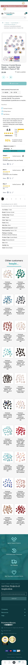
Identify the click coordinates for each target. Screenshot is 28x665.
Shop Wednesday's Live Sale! (14, 6)
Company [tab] (4, 609)
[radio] (20, 129)
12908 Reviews (9, 135)
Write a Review (14, 150)
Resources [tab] (4, 612)
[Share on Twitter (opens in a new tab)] (10, 164)
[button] (2, 14)
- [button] (3, 77)
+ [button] (10, 77)
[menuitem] (10, 657)
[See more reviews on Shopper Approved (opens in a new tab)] (12, 164)
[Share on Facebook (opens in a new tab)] (8, 164)
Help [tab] (2, 615)
